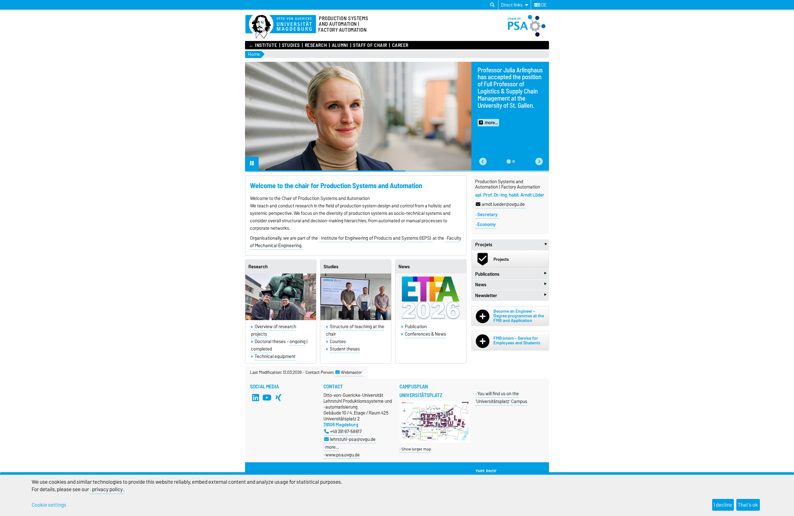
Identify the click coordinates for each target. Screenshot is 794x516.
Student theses (345, 349)
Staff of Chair (370, 45)
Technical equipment (275, 356)
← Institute (263, 45)
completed (261, 349)
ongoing (298, 341)
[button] (483, 161)
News (404, 266)
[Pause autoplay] (252, 163)
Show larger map (416, 449)
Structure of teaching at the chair (355, 330)
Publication (416, 326)
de (543, 5)
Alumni (340, 45)
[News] (430, 297)
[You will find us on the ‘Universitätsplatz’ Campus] (435, 441)
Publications (510, 274)
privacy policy (107, 489)
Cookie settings (49, 504)
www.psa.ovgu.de (342, 455)
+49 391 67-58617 (346, 431)
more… (332, 447)
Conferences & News (425, 334)
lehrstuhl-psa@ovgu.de (353, 439)
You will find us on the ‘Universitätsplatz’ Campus (501, 397)
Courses (338, 341)
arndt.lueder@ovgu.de (503, 204)
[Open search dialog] (492, 5)
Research (316, 45)
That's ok (748, 504)
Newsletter (510, 295)
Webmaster (351, 372)
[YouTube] (267, 397)
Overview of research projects (273, 330)
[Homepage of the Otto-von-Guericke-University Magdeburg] (280, 27)
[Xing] (278, 397)
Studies (291, 45)
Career (400, 45)
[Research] (280, 297)
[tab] (508, 161)
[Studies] (355, 297)
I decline (723, 504)
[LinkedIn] (255, 397)
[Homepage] (528, 35)
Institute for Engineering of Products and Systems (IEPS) (376, 238)
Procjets (512, 244)
